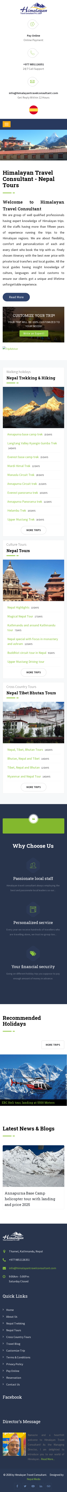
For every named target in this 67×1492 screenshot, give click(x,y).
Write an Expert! (33, 333)
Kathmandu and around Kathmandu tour (31, 627)
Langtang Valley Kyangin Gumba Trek (32, 445)
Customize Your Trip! (34, 315)
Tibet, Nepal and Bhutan (28, 767)
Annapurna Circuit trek (26, 484)
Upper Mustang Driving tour (25, 662)
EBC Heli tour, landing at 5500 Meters (28, 1102)
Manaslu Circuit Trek (25, 475)
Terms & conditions (18, 1357)
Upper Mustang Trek (25, 519)
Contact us (13, 1384)
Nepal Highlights (23, 607)
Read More (16, 297)
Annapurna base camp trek (29, 434)
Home (10, 1310)
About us (11, 1316)
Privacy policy (14, 1364)
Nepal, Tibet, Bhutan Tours (29, 750)
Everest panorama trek (27, 493)
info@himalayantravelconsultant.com (33, 93)
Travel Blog (13, 1343)
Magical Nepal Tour (24, 616)
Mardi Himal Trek (23, 466)
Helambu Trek (21, 510)
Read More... (48, 1459)
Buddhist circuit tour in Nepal (30, 653)
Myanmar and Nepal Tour (28, 776)
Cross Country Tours (18, 1337)
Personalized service (33, 922)
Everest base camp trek (27, 457)
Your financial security (33, 966)
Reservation (13, 1377)
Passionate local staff (33, 878)
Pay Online (33, 35)
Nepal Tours (13, 1330)
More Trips (33, 530)
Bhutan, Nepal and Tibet (28, 758)
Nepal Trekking (15, 1323)
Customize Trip (15, 1350)
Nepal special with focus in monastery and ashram (32, 641)
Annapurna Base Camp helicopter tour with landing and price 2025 (30, 1199)
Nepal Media (33, 1479)
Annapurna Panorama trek (29, 501)
